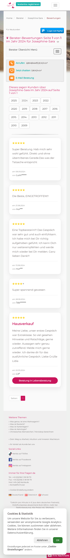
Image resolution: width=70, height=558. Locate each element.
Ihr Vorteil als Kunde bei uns (22, 444)
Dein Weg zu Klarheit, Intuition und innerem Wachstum (34, 439)
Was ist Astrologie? (18, 429)
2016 (55, 108)
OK (57, 540)
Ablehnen (42, 540)
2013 (34, 117)
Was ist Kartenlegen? (19, 427)
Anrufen (20, 63)
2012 (44, 117)
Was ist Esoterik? (17, 424)
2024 (25, 100)
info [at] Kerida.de (21, 482)
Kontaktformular (17, 485)
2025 (14, 100)
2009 (24, 125)
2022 (46, 100)
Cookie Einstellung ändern (21, 490)
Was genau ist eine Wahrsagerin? (24, 422)
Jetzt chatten (23, 70)
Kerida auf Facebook (22, 460)
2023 (35, 100)
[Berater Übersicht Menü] (57, 51)
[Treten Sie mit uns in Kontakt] (58, 555)
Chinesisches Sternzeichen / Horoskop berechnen (32, 432)
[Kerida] (11, 4)
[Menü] (55, 5)
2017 (44, 108)
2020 (14, 108)
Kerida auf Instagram (22, 465)
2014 (24, 117)
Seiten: (14, 398)
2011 (53, 117)
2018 (34, 108)
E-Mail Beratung (25, 77)
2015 (13, 117)
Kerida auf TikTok (20, 454)
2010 (13, 125)
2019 (24, 108)
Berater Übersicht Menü (23, 49)
